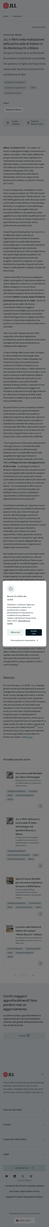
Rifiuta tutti (15, 632)
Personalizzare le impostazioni (25, 640)
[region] (24, 613)
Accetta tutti (34, 632)
